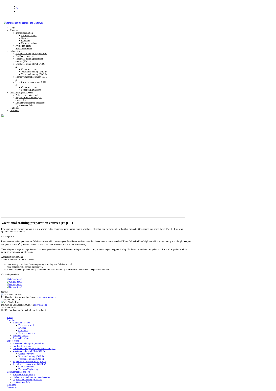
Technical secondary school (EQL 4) (29, 364)
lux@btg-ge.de (40, 305)
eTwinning (26, 40)
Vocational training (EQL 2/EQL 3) (29, 351)
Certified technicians (25, 56)
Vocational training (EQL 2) (34, 71)
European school (29, 35)
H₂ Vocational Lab (24, 105)
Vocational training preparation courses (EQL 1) (29, 60)
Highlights (14, 108)
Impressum (249, 312)
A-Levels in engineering (27, 95)
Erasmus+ (25, 38)
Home (12, 27)
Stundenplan (247, 19)
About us (14, 30)
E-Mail (258, 19)
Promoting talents (23, 46)
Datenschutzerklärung (265, 312)
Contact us (14, 110)
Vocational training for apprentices (31, 53)
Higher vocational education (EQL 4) (29, 361)
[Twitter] (17, 8)
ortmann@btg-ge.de (47, 297)
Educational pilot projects (21, 92)
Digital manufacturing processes (30, 102)
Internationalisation (24, 33)
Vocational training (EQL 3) (34, 74)
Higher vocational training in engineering (31, 377)
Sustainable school (24, 48)
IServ (266, 19)
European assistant (29, 43)
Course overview (29, 69)
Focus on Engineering (31, 90)
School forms (16, 51)
